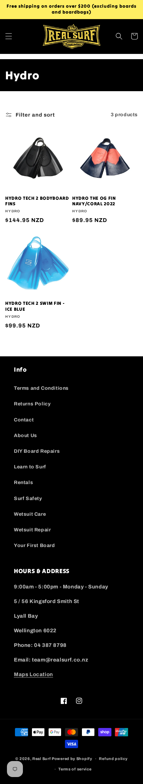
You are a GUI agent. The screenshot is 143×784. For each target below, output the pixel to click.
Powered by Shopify (72, 759)
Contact (24, 419)
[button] (8, 36)
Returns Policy (32, 403)
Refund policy (113, 759)
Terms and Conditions (41, 388)
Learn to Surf (30, 466)
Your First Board (34, 545)
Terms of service (74, 769)
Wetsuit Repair (32, 529)
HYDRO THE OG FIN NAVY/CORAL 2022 (94, 201)
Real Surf (41, 759)
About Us (25, 435)
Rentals (23, 482)
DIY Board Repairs (37, 451)
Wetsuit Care (30, 514)
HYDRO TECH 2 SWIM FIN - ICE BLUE (34, 306)
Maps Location (33, 674)
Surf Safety (28, 498)
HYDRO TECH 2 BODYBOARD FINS (37, 201)
